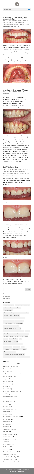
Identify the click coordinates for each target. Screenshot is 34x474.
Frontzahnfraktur (19, 320)
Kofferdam (26, 333)
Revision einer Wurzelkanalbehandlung (13, 344)
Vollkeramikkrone (15, 349)
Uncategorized (7, 444)
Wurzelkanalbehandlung (9, 351)
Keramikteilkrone (8, 333)
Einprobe (6, 315)
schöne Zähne (16, 346)
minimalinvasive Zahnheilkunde (12, 416)
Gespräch (6, 379)
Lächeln (6, 339)
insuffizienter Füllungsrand (10, 328)
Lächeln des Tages (13, 339)
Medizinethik (7, 414)
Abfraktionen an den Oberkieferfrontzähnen (10, 167)
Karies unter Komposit (9, 331)
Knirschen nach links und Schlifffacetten (15, 90)
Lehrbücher (6, 411)
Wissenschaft (7, 449)
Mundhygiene (7, 419)
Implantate (6, 389)
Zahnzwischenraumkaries (10, 357)
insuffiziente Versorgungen (10, 391)
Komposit (12, 175)
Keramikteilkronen (8, 26)
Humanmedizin (7, 384)
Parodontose (6, 421)
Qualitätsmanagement (9, 429)
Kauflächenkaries (20, 331)
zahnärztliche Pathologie (10, 457)
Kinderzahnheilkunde (9, 401)
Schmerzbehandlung (9, 434)
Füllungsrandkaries (18, 323)
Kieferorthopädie (8, 399)
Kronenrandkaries (14, 336)
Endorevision (22, 318)
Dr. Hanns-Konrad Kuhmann (13, 20)
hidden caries (7, 326)
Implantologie (15, 326)
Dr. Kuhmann (7, 296)
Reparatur (6, 431)
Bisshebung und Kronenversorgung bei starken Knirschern (15, 18)
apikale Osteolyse (8, 307)
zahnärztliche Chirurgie (9, 454)
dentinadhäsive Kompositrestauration (12, 313)
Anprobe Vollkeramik (9, 305)
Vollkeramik (6, 349)
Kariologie (6, 394)
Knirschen (17, 26)
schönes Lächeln (8, 346)
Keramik (27, 331)
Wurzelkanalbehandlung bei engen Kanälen (14, 354)
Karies (19, 328)
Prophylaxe (15, 341)
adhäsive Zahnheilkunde (10, 22)
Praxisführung (7, 424)
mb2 (20, 339)
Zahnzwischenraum (8, 459)
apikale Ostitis (17, 307)
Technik (5, 441)
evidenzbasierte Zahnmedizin (11, 374)
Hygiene (5, 386)
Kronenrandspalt (24, 336)
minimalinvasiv (7, 341)
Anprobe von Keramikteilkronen (22, 305)
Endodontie (16, 315)
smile (22, 346)
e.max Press (26, 313)
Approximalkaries (8, 310)
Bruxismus (15, 24)
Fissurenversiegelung (9, 320)
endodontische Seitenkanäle (10, 318)
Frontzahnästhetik (24, 24)
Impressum (6, 298)
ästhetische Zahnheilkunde (23, 357)
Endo (11, 315)
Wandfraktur (23, 349)
